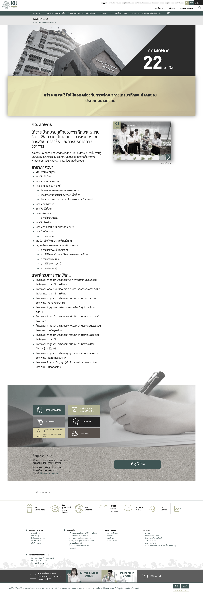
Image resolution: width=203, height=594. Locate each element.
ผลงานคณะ (85, 433)
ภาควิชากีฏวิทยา (44, 176)
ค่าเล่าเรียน (50, 421)
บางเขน (147, 533)
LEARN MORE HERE (181, 590)
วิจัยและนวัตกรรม (74, 13)
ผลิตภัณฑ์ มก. (36, 543)
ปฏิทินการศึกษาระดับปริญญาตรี (53, 430)
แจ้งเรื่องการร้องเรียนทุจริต (151, 13)
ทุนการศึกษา (104, 13)
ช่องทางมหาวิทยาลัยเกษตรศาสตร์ (42, 558)
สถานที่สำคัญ (35, 533)
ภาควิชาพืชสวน (44, 213)
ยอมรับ (185, 586)
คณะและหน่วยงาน (186, 8)
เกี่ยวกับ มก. (37, 13)
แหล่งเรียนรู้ (35, 535)
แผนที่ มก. (110, 538)
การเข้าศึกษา (159, 8)
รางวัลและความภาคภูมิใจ (56, 13)
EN (191, 2)
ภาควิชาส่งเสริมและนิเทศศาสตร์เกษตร (55, 227)
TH (187, 2)
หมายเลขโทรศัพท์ (113, 533)
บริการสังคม (90, 13)
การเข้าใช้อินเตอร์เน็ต (76, 543)
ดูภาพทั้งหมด (166, 163)
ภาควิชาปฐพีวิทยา (45, 204)
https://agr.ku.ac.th (49, 473)
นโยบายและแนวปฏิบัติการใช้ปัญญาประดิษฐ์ (83, 533)
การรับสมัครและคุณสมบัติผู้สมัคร (87, 410)
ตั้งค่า (176, 586)
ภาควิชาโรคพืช (43, 222)
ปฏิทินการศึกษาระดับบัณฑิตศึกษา (52, 435)
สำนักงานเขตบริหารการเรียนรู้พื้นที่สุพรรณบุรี (160, 545)
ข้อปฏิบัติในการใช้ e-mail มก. (79, 545)
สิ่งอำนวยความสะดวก (38, 538)
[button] (168, 157)
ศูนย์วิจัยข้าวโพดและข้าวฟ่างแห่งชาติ (54, 241)
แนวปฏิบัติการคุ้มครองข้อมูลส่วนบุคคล (82, 540)
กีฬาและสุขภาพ (36, 540)
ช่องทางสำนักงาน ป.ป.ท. (39, 563)
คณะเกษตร (52, 22)
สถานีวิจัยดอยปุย (49, 268)
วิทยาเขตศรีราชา (150, 543)
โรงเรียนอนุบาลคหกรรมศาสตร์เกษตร (60, 190)
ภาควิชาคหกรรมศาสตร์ (49, 186)
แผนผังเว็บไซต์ (112, 540)
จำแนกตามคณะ (43, 22)
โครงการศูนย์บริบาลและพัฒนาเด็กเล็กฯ (60, 195)
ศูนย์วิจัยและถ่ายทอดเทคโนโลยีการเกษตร (57, 245)
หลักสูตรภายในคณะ (53, 410)
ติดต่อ (134, 13)
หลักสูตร (172, 8)
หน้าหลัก (35, 22)
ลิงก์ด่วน (110, 535)
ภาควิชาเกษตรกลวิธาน (47, 181)
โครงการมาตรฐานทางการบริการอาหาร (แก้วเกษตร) (67, 199)
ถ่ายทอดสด (73, 548)
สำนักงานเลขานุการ (46, 172)
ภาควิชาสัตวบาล (45, 231)
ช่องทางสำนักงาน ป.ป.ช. (39, 560)
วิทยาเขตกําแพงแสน (152, 535)
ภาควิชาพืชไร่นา (44, 209)
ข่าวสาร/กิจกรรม (121, 13)
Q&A (168, 13)
